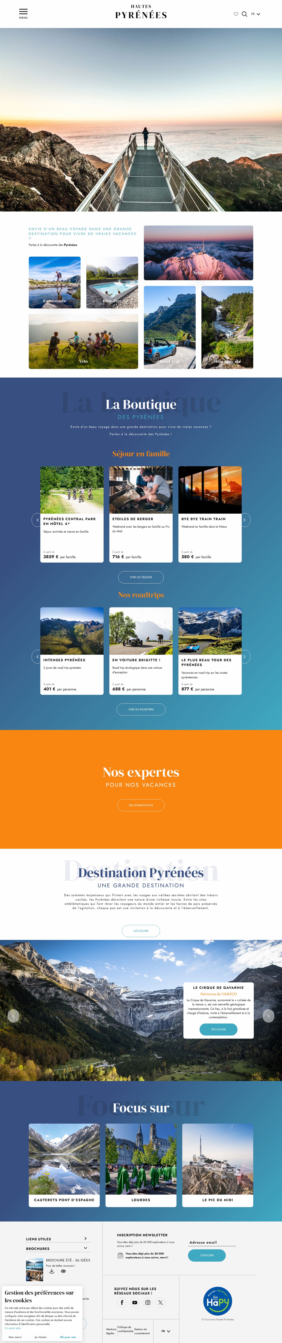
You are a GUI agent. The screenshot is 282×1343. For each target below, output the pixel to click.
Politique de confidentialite (125, 1329)
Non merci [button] (15, 1337)
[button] (244, 14)
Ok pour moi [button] (68, 1337)
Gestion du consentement (142, 1331)
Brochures (37, 1248)
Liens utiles (38, 1239)
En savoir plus (13, 1328)
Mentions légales (111, 1331)
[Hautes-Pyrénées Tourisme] (141, 11)
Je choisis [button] (40, 1337)
